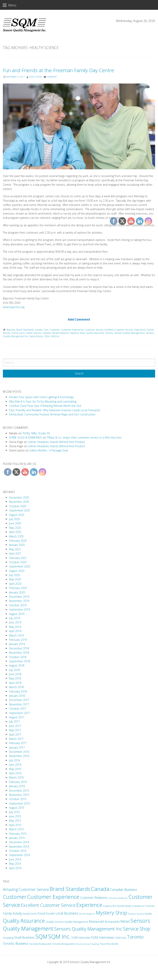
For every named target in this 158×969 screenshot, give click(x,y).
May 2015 (15, 820)
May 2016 (15, 769)
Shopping (8, 937)
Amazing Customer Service (26, 889)
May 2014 (15, 863)
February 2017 (18, 743)
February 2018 (18, 691)
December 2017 (19, 700)
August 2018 (16, 665)
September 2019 (19, 609)
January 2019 (17, 644)
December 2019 (19, 596)
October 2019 (17, 605)
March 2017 (16, 739)
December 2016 (19, 751)
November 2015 (19, 795)
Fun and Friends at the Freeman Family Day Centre (58, 70)
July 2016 (14, 760)
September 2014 (19, 855)
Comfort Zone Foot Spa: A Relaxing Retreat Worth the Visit (45, 406)
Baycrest (11, 329)
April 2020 (15, 584)
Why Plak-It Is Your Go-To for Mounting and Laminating (42, 401)
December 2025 (19, 497)
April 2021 (15, 553)
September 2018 (19, 661)
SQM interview (80, 937)
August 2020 (16, 571)
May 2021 (15, 549)
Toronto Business (15, 943)
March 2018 (16, 687)
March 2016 (16, 777)
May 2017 (15, 730)
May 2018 (15, 678)
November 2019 (19, 601)
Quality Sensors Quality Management (67, 921)
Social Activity (36, 336)
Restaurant (96, 921)
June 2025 (15, 523)
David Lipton (35, 76)
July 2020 (14, 575)
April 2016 (15, 773)
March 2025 (16, 536)
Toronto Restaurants (63, 944)
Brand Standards (25, 329)
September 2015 (19, 803)
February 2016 (18, 782)
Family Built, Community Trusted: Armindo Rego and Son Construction (52, 414)
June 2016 (15, 764)
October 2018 (17, 657)
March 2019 (16, 635)
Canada (38, 329)
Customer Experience (72, 329)
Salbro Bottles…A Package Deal (48, 450)
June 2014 (15, 859)
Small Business (24, 937)
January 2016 (17, 786)
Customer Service (94, 329)
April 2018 (15, 683)
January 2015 (17, 838)
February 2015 (18, 833)
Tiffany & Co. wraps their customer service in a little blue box (84, 437)
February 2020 (18, 588)
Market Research (60, 333)
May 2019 (15, 627)
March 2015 (16, 829)
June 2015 (15, 816)
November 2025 (19, 502)
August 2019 (16, 614)
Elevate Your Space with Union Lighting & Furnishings (41, 397)
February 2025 (18, 540)
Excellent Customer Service (48, 905)
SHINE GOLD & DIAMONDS (25, 437)
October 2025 (17, 506)
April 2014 (15, 868)
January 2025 (17, 545)
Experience (89, 904)
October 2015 (17, 799)
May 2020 (15, 579)
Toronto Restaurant (40, 944)
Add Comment (79, 319)
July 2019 (14, 618)
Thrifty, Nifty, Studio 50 (36, 433)
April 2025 (15, 532)
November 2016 (19, 756)
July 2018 (14, 670)
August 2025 (16, 515)
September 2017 (19, 713)
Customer (55, 329)
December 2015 (19, 790)
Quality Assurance (95, 333)
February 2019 (18, 640)
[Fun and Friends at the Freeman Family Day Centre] (79, 126)
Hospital (46, 333)
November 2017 (19, 704)
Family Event (18, 333)
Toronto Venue (82, 943)
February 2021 (18, 558)
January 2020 (17, 592)
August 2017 (16, 717)
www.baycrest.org (13, 307)
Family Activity (12, 913)
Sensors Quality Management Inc (88, 929)
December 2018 (19, 648)
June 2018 (15, 674)
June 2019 (15, 622)
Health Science (33, 333)
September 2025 (19, 510)
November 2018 (19, 652)
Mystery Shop (78, 333)
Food (41, 913)
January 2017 (17, 747)
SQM (46, 336)
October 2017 (17, 708)
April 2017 (15, 734)
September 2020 (19, 566)
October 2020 (17, 562)
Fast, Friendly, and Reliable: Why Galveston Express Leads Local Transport (54, 410)
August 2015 (16, 807)
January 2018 (17, 696)
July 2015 (14, 812)
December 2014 (19, 842)
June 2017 (15, 726)
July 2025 (14, 519)
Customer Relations (93, 897)
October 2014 (17, 851)
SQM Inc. (55, 336)
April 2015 (15, 825)
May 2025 (15, 528)
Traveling (94, 943)
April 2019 (15, 631)
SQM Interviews (102, 937)
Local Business (66, 913)
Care (46, 329)
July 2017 (14, 721)
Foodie (50, 913)
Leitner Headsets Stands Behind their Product (56, 442)
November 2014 (19, 846)
